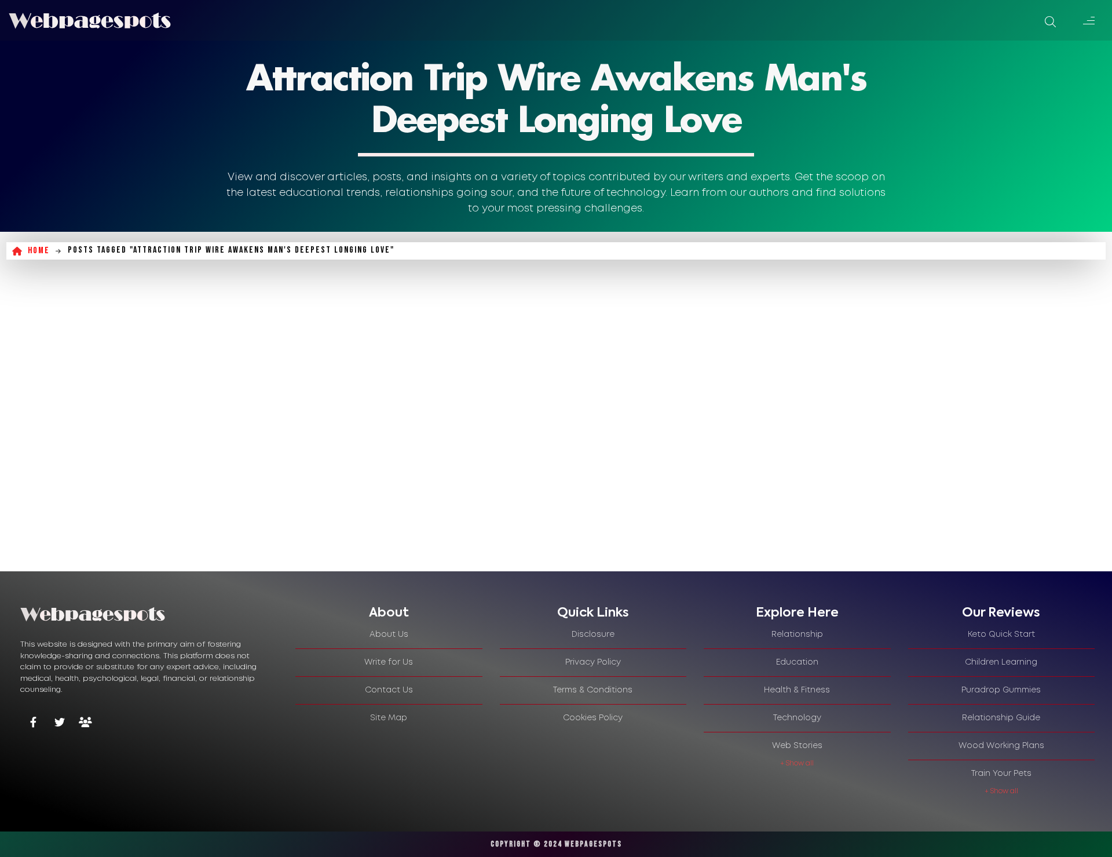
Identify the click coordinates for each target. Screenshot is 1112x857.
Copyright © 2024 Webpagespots (556, 844)
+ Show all (797, 763)
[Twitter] (59, 723)
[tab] (388, 613)
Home (39, 250)
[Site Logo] (90, 20)
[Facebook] (33, 723)
